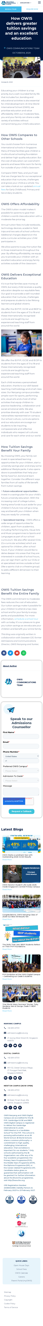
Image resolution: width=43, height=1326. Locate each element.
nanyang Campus (12, 1024)
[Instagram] (10, 1045)
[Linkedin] (20, 1045)
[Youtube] (15, 1045)
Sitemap (7, 1292)
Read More (7, 860)
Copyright (8, 1300)
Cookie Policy (9, 1304)
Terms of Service (11, 1307)
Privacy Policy (10, 1296)
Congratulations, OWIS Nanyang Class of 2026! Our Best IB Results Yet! (19, 916)
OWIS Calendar (21, 1273)
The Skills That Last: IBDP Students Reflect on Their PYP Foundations (21, 945)
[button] (4, 653)
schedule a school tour (26, 619)
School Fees (21, 1269)
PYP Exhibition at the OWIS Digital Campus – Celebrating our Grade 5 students (21, 975)
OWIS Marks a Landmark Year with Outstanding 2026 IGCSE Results (17, 856)
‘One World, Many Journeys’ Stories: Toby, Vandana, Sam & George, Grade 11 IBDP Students (20, 1006)
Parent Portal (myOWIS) (21, 1281)
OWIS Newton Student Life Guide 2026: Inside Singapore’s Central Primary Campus (21, 886)
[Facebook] (5, 1045)
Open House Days (21, 1265)
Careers (21, 1277)
